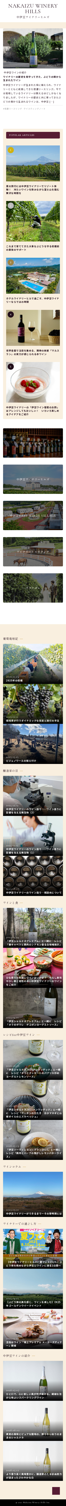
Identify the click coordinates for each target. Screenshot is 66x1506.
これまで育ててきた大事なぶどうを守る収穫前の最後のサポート (32, 248)
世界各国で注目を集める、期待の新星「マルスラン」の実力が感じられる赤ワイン (32, 352)
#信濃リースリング (12, 108)
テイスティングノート (35, 108)
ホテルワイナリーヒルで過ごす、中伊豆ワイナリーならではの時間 (32, 300)
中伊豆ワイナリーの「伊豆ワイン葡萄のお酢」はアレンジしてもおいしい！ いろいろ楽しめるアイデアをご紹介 (32, 411)
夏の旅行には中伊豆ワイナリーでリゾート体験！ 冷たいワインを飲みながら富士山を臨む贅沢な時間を (32, 189)
